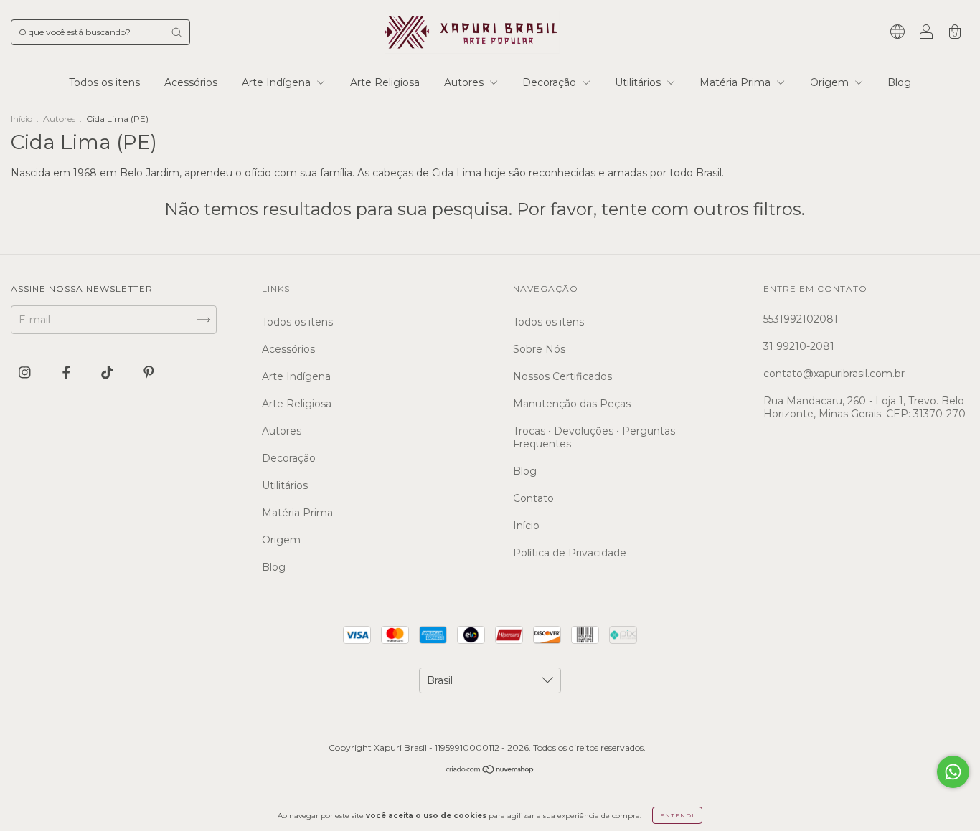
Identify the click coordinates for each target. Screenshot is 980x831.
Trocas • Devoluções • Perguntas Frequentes (594, 437)
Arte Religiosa (385, 82)
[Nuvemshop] (490, 770)
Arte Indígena (278, 82)
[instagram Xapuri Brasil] (26, 372)
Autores (465, 82)
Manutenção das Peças (572, 403)
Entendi (677, 815)
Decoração (550, 82)
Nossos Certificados (562, 376)
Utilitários (639, 82)
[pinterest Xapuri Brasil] (149, 372)
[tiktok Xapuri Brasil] (108, 372)
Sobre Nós (539, 349)
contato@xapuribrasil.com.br (834, 373)
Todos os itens (104, 82)
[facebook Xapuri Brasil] (67, 372)
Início (21, 118)
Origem (831, 82)
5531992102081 (800, 319)
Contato (533, 498)
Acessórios (190, 82)
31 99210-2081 (798, 346)
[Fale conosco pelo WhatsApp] (953, 772)
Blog (899, 82)
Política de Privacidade (569, 552)
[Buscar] (176, 32)
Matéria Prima (736, 82)
